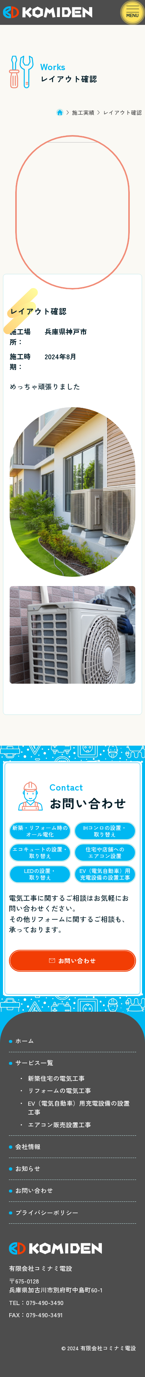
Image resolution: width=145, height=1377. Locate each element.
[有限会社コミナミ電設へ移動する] (64, 112)
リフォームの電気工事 (59, 1090)
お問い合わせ (77, 960)
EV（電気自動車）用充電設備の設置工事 (79, 1108)
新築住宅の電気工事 (56, 1078)
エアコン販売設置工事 (59, 1124)
